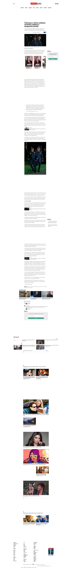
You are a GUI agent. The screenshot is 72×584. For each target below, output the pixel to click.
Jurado (34, 561)
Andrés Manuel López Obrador (28, 287)
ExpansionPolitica (36, 564)
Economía (14, 544)
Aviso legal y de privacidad (28, 567)
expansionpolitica (34, 564)
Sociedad (45, 7)
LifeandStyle (15, 548)
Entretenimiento (25, 549)
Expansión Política (28, 302)
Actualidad (35, 546)
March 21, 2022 (36, 111)
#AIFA (33, 104)
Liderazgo (34, 547)
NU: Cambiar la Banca (51, 555)
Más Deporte (35, 553)
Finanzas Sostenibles (35, 542)
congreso (30, 7)
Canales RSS (33, 567)
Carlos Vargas (27, 305)
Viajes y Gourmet (25, 552)
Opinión (14, 554)
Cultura (24, 542)
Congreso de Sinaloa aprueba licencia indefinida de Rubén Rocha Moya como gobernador (53, 225)
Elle (24, 543)
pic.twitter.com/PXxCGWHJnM (37, 109)
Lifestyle (34, 554)
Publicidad (22, 567)
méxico (26, 7)
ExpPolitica (33, 564)
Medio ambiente (25, 559)
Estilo (24, 548)
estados (37, 7)
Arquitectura (25, 556)
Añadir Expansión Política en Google (37, 32)
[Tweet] (44, 32)
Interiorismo (25, 557)
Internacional (15, 545)
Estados (14, 553)
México (25, 21)
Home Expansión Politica (16, 543)
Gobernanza (25, 560)
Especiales (35, 548)
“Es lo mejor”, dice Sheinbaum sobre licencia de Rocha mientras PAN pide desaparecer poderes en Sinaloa (52, 222)
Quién (14, 556)
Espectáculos (15, 557)
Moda (14, 559)
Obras (14, 546)
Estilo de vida (25, 546)
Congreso (14, 552)
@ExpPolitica (31, 48)
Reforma (32, 113)
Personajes (35, 559)
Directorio (35, 567)
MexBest (35, 556)
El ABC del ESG (35, 543)
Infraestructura (25, 555)
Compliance (25, 567)
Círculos (14, 558)
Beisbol (34, 551)
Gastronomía (35, 557)
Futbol (34, 550)
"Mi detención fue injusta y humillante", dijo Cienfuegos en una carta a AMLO (47, 298)
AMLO (46, 286)
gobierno (22, 7)
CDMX (34, 7)
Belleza (14, 560)
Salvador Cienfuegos (30, 286)
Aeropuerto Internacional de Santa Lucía (39, 286)
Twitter (55, 3)
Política (15, 550)
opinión (41, 7)
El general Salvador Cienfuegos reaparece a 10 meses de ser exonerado (24, 298)
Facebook (57, 3)
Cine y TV (24, 550)
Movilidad (24, 561)
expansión (49, 7)
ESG (24, 558)
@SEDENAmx (35, 106)
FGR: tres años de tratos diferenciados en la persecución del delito (35, 298)
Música (24, 551)
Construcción (25, 554)
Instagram (56, 3)
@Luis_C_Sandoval (31, 108)
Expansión (15, 542)
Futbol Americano (35, 552)
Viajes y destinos (35, 558)
